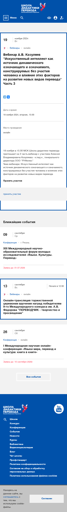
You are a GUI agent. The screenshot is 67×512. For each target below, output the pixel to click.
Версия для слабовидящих (49, 18)
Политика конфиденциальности (28, 464)
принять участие (12, 194)
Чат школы (16, 456)
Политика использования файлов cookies (33, 476)
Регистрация (62, 18)
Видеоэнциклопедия (21, 447)
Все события (33, 377)
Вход (55, 18)
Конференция (17, 427)
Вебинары (15, 48)
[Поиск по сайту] (22, 18)
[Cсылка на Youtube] (59, 409)
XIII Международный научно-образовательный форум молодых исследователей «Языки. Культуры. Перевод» (27, 253)
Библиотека (16, 444)
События (15, 431)
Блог (12, 452)
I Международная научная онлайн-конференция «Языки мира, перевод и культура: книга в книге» (29, 349)
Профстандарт (18, 460)
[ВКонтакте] (8, 96)
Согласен (46, 498)
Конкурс (14, 423)
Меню (13, 18)
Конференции (10, 243)
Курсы (13, 440)
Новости (14, 436)
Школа (14, 419)
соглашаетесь (10, 497)
